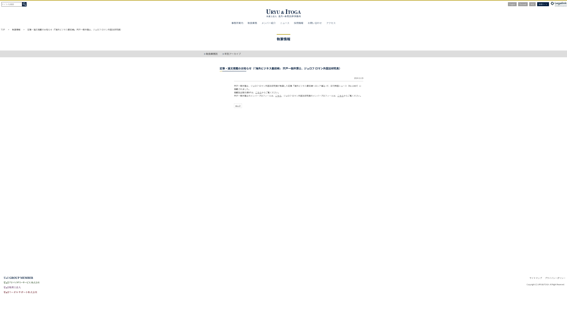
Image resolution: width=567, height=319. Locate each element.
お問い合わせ (315, 23)
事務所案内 (237, 23)
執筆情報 (16, 29)
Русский (523, 4)
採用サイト (543, 4)
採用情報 (298, 23)
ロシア (238, 105)
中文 (532, 4)
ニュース (284, 23)
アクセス (331, 23)
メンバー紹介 (268, 23)
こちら (258, 92)
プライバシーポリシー (555, 277)
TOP (3, 29)
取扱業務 (252, 23)
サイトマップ (535, 277)
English (512, 4)
